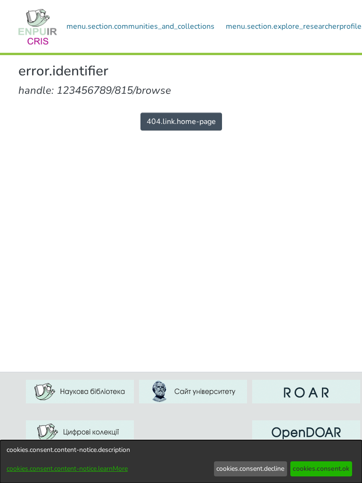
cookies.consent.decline (250, 468)
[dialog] (181, 461)
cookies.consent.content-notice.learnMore (67, 468)
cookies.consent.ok (321, 468)
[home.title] (37, 26)
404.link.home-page (181, 121)
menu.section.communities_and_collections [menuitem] (140, 26)
